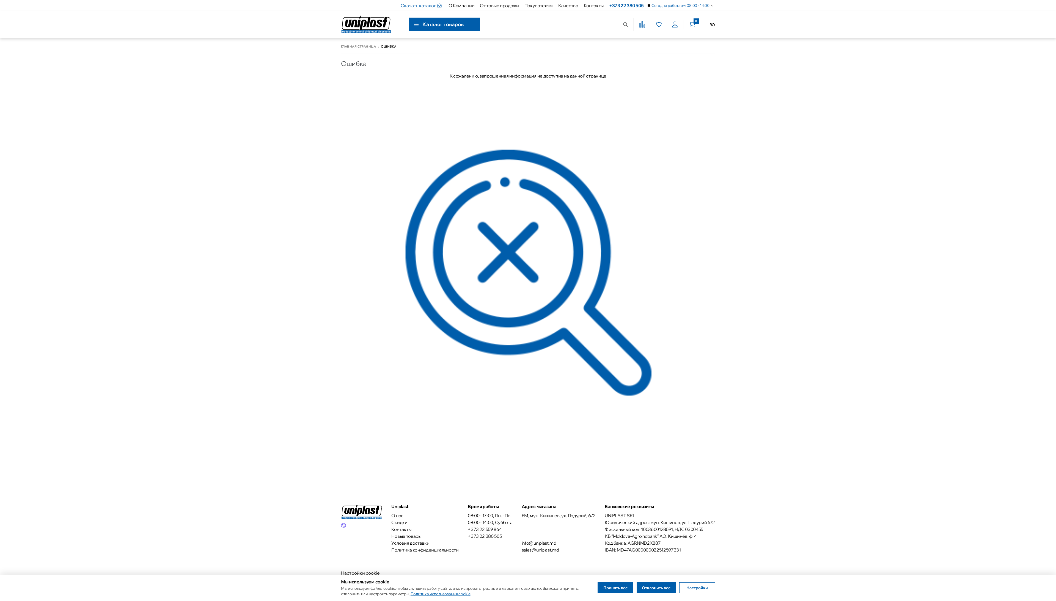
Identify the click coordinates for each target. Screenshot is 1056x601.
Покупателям (538, 5)
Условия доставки (410, 543)
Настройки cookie (360, 573)
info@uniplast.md (539, 543)
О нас (397, 515)
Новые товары (406, 536)
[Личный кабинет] (675, 24)
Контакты (594, 5)
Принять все (615, 587)
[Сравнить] (642, 24)
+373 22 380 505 (626, 5)
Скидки (399, 522)
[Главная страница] (366, 24)
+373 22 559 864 (485, 529)
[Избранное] (659, 24)
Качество (568, 5)
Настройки (697, 587)
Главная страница (358, 46)
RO (712, 24)
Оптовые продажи (499, 5)
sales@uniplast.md (540, 550)
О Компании (462, 5)
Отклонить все (656, 587)
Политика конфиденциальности (424, 550)
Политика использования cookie (441, 593)
